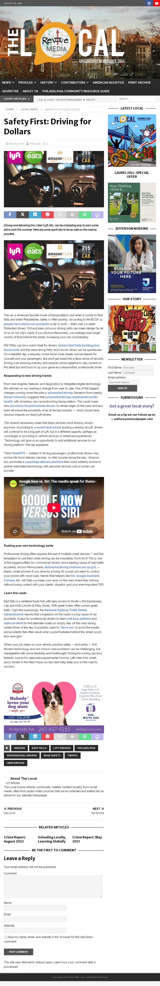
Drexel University (15, 397)
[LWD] (54, 730)
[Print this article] (72, 214)
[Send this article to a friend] (60, 214)
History (46, 82)
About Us (30, 91)
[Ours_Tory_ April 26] (132, 351)
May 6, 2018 (16, 143)
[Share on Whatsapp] (85, 214)
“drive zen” (67, 627)
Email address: (117, 377)
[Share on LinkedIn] (35, 214)
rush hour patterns (79, 618)
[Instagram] (149, 3)
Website (9, 925)
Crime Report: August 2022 (15, 839)
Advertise (10, 91)
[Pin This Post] (47, 214)
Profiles (26, 82)
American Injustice (108, 82)
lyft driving (61, 748)
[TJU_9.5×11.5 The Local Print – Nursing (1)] (132, 290)
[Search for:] (136, 98)
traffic (73, 755)
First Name (114, 367)
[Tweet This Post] (22, 214)
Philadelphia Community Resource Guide (75, 91)
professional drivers (22, 755)
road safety (52, 755)
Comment (10, 873)
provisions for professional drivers (33, 405)
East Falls (39, 748)
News (6, 82)
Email (8, 914)
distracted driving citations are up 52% (70, 567)
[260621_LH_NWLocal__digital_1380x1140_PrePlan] (132, 220)
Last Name (114, 372)
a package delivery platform (44, 461)
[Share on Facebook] (10, 214)
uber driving (15, 763)
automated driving (60, 392)
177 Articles (13, 783)
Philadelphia (86, 748)
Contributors (73, 82)
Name (8, 902)
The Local (35, 143)
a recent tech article (47, 427)
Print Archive (139, 82)
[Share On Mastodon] (97, 214)
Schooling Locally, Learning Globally (52, 839)
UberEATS (18, 453)
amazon (19, 748)
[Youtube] (156, 3)
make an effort (13, 623)
